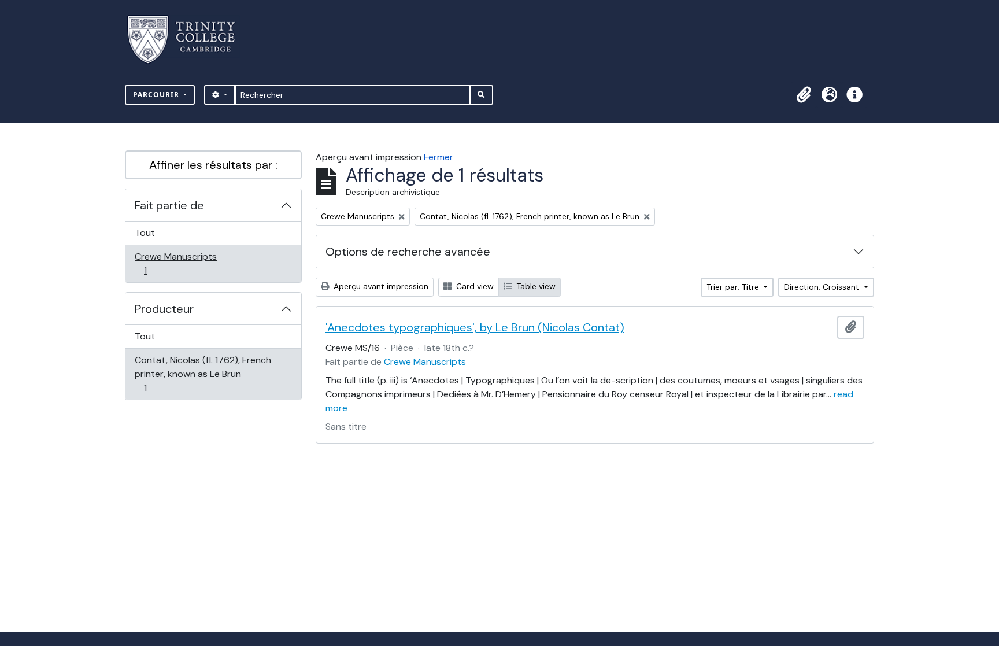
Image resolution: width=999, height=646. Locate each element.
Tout (145, 233)
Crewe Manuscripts (175, 263)
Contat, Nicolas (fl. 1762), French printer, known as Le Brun (202, 373)
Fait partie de (169, 205)
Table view (535, 286)
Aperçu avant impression (379, 286)
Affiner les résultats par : (213, 164)
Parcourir (157, 94)
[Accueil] (188, 39)
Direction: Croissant (822, 287)
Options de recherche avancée (407, 251)
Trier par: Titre (733, 287)
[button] (803, 95)
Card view (474, 286)
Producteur (164, 308)
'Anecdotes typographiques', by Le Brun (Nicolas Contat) (474, 327)
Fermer (438, 157)
